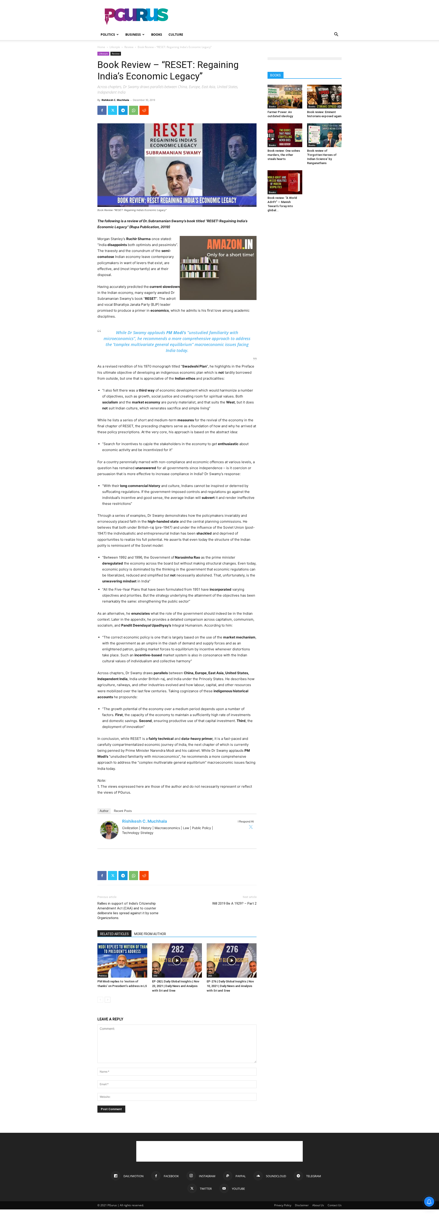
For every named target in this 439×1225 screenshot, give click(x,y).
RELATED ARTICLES (114, 934)
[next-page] (107, 1000)
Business (133, 34)
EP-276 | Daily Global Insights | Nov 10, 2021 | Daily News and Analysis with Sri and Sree (230, 986)
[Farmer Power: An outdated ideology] (285, 96)
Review (128, 47)
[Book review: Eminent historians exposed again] (324, 96)
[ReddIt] (144, 110)
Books (156, 34)
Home (101, 47)
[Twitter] (112, 110)
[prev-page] (100, 1000)
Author (104, 811)
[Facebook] (102, 110)
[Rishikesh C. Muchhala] (109, 830)
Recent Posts (123, 811)
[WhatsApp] (133, 110)
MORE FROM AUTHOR (150, 934)
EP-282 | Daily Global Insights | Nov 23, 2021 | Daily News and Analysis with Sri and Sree (175, 986)
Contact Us (335, 1205)
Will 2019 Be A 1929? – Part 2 (234, 903)
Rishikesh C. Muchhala (115, 100)
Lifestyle (115, 47)
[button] (336, 35)
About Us (318, 1205)
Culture (176, 34)
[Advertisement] (258, 16)
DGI (155, 975)
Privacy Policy (282, 1205)
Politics (108, 34)
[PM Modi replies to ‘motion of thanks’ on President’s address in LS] (122, 960)
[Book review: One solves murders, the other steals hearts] (285, 135)
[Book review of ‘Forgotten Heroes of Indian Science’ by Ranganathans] (324, 135)
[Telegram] (123, 110)
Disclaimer (302, 1205)
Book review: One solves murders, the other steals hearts (284, 155)
